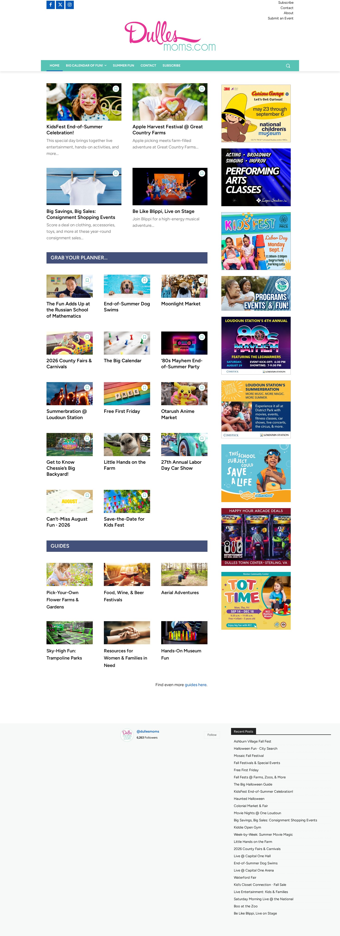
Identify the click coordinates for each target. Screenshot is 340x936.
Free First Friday (122, 411)
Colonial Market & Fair (251, 806)
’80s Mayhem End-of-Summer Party (182, 363)
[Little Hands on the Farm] (127, 444)
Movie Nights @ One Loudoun (257, 813)
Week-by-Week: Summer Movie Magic (263, 834)
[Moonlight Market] (184, 286)
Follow (211, 735)
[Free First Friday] (127, 393)
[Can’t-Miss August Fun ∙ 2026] (69, 501)
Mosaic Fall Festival (249, 756)
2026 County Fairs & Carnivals (257, 849)
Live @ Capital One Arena (254, 870)
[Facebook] (50, 5)
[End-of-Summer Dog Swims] (127, 286)
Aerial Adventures (180, 592)
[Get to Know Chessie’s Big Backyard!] (69, 444)
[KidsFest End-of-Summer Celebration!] (83, 102)
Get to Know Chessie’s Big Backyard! (60, 468)
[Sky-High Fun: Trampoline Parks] (69, 632)
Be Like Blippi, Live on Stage (164, 211)
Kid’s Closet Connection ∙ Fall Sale (260, 885)
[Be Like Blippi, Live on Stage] (170, 186)
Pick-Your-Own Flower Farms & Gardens (62, 600)
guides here (196, 684)
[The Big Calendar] (127, 343)
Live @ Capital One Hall (252, 856)
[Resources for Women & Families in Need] (127, 632)
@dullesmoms (148, 731)
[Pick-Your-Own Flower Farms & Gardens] (69, 574)
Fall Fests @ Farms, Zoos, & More (260, 777)
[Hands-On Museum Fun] (184, 632)
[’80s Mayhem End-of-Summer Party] (184, 343)
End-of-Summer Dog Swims (256, 863)
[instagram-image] (136, 761)
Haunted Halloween (249, 799)
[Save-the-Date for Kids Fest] (127, 501)
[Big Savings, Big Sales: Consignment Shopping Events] (83, 186)
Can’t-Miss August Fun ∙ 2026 (66, 522)
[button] (288, 65)
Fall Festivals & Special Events (257, 763)
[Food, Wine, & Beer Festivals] (127, 574)
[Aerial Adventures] (184, 574)
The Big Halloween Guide (253, 784)
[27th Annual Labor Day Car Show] (184, 444)
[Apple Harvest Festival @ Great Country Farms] (170, 102)
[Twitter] (60, 5)
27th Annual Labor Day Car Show (181, 465)
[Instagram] (69, 5)
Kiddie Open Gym (247, 827)
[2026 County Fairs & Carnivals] (69, 343)
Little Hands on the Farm (253, 842)
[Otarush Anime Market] (184, 393)
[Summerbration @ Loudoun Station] (69, 393)
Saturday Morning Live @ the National (263, 899)
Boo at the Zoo (246, 906)
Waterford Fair (245, 877)
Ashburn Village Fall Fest (252, 741)
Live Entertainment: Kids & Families (261, 892)
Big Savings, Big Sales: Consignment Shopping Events (80, 214)
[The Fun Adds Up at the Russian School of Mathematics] (69, 286)
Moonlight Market (181, 304)
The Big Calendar (123, 360)
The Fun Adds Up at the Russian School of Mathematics (68, 310)
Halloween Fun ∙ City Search (255, 748)
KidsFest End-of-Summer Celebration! (263, 791)
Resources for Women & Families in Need (125, 658)
